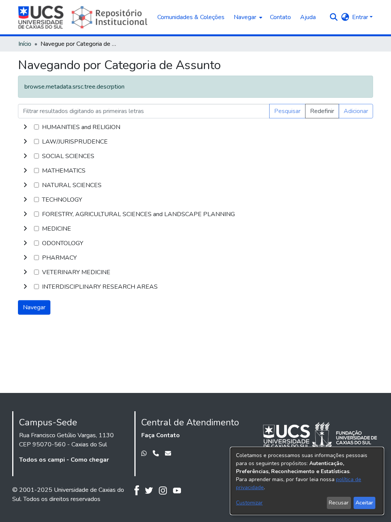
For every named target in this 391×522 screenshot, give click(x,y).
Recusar (339, 502)
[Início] (84, 17)
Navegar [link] (34, 307)
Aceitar (364, 502)
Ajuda (308, 17)
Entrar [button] (361, 17)
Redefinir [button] (322, 111)
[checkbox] (36, 126)
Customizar (249, 502)
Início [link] (24, 44)
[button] (333, 17)
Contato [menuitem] (280, 17)
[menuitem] (247, 17)
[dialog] (307, 481)
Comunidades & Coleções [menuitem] (191, 17)
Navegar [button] (245, 17)
